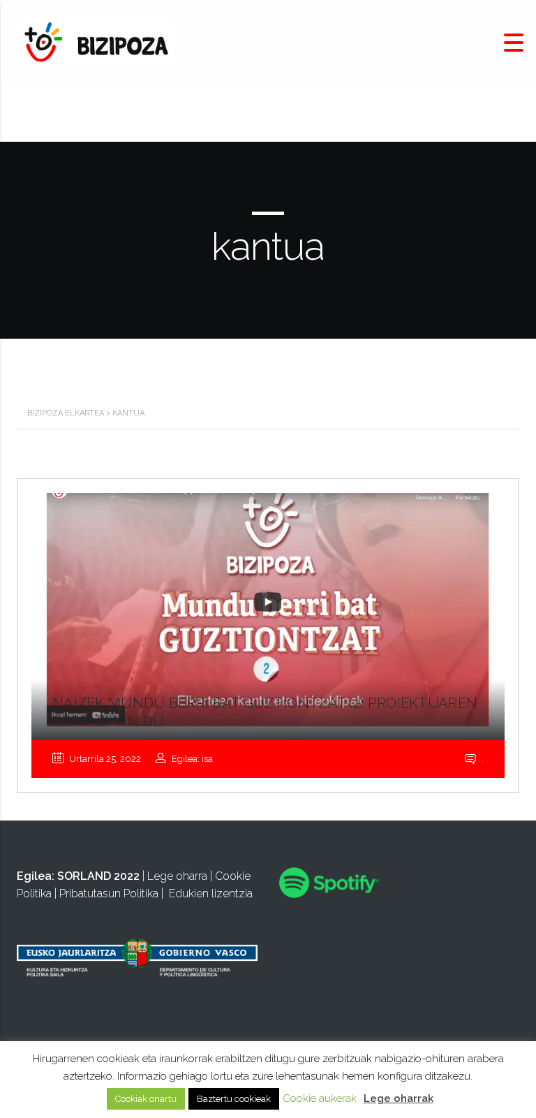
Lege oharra (177, 876)
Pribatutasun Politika (108, 893)
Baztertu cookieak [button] (234, 1099)
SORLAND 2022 (98, 876)
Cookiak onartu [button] (146, 1099)
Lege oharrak (398, 1098)
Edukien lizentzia (211, 893)
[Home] (97, 42)
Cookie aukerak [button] (320, 1098)
